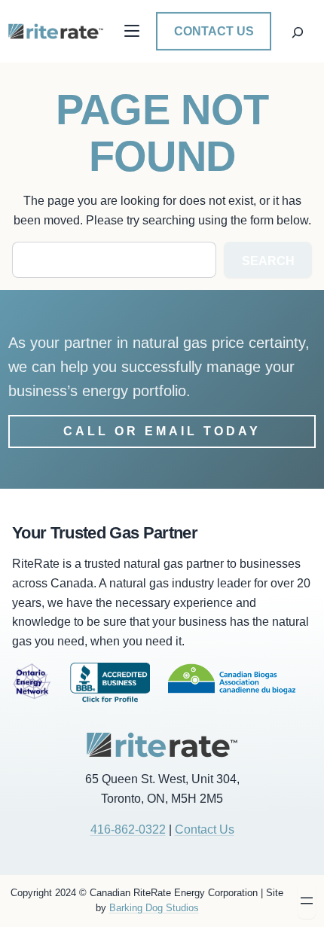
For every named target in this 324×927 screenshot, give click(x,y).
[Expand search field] (298, 31)
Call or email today (162, 431)
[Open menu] (307, 901)
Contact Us (214, 31)
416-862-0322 (128, 829)
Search (268, 261)
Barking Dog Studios (154, 907)
